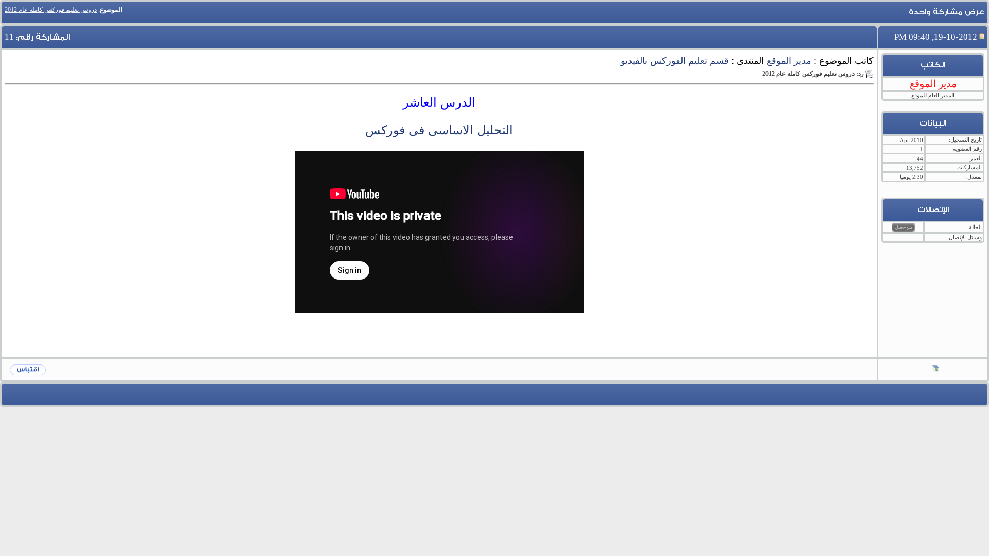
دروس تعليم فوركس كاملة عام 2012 (51, 9)
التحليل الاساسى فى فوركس (439, 130)
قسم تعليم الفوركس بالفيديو (675, 61)
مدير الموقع (788, 61)
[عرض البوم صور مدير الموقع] (935, 369)
